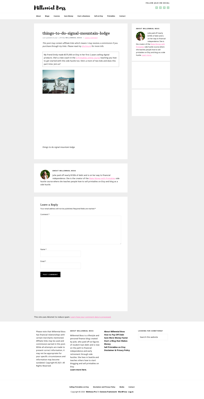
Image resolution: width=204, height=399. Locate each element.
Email (43, 261)
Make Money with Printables (102, 178)
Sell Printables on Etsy (114, 347)
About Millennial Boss (114, 331)
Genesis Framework (108, 392)
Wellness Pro (91, 392)
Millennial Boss (50, 6)
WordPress (122, 392)
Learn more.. (147, 55)
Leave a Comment (91, 38)
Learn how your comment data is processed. (90, 317)
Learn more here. (78, 369)
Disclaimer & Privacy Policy (117, 350)
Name (43, 249)
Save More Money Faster (116, 338)
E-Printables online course (88, 57)
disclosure (86, 46)
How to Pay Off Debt (114, 334)
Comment (45, 214)
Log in (130, 392)
